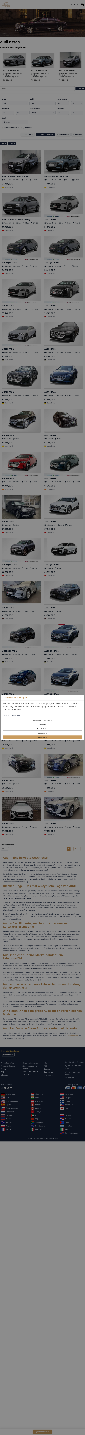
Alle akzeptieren (42, 737)
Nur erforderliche (42, 729)
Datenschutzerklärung (11, 715)
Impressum (37, 721)
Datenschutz (47, 721)
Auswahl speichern (42, 733)
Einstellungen (42, 724)
